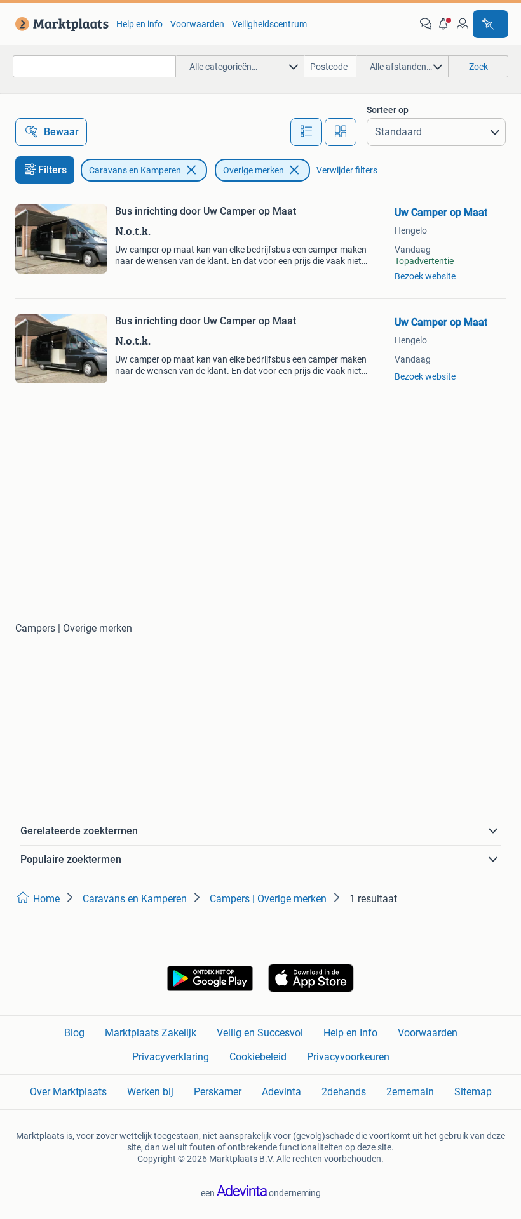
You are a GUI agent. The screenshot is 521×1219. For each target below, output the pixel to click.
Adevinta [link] (281, 1092)
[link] (59, 24)
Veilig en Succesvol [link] (260, 1033)
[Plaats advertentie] (490, 24)
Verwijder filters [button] (346, 170)
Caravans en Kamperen (135, 170)
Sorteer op (388, 110)
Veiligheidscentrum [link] (269, 24)
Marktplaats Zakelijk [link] (150, 1033)
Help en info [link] (139, 24)
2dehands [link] (343, 1092)
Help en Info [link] (350, 1033)
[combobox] (94, 66)
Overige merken (253, 170)
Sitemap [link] (473, 1092)
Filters (52, 170)
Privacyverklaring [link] (170, 1057)
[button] (444, 24)
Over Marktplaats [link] (68, 1092)
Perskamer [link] (217, 1092)
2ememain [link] (410, 1092)
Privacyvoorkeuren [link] (348, 1057)
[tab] (306, 132)
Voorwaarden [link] (197, 24)
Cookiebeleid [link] (258, 1057)
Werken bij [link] (150, 1092)
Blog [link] (74, 1033)
